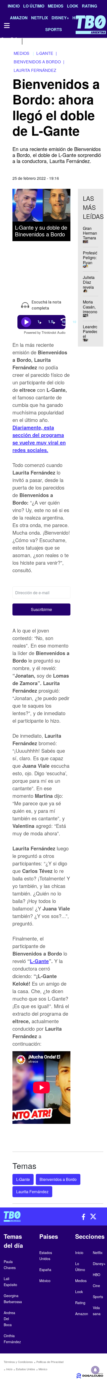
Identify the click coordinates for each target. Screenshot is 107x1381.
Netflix (98, 1252)
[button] (41, 609)
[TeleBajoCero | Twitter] (14, 41)
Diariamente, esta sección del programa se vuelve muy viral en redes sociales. (39, 438)
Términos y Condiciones (18, 1362)
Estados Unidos (25, 1369)
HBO (96, 1274)
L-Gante (39, 961)
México (43, 1369)
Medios (55, 6)
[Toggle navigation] (6, 25)
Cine (96, 1285)
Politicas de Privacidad (49, 1362)
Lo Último (33, 6)
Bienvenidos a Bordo (58, 1179)
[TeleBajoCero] (27, 1216)
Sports (98, 1296)
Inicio (14, 6)
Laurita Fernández (32, 1191)
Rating (89, 6)
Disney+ (99, 1263)
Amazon (81, 1313)
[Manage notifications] (95, 1370)
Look (72, 6)
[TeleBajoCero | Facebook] (3, 41)
